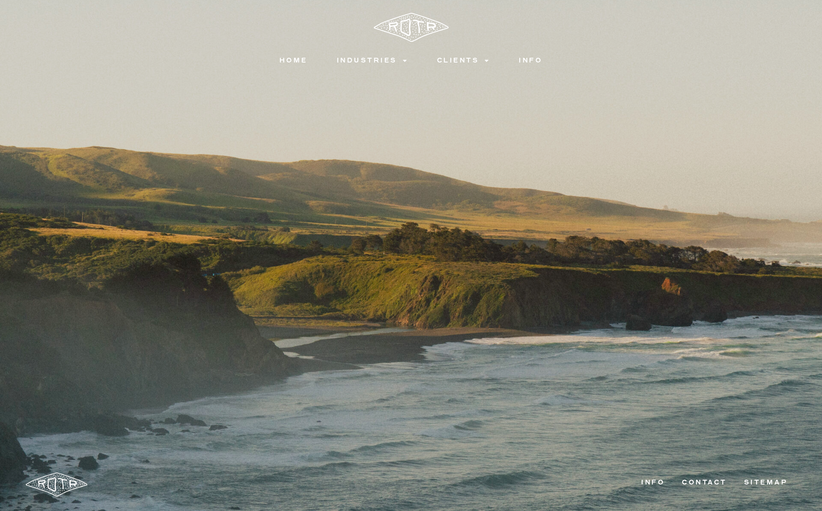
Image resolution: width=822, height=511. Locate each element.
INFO (530, 60)
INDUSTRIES (367, 60)
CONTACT (704, 482)
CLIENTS (458, 60)
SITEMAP (766, 482)
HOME (294, 60)
